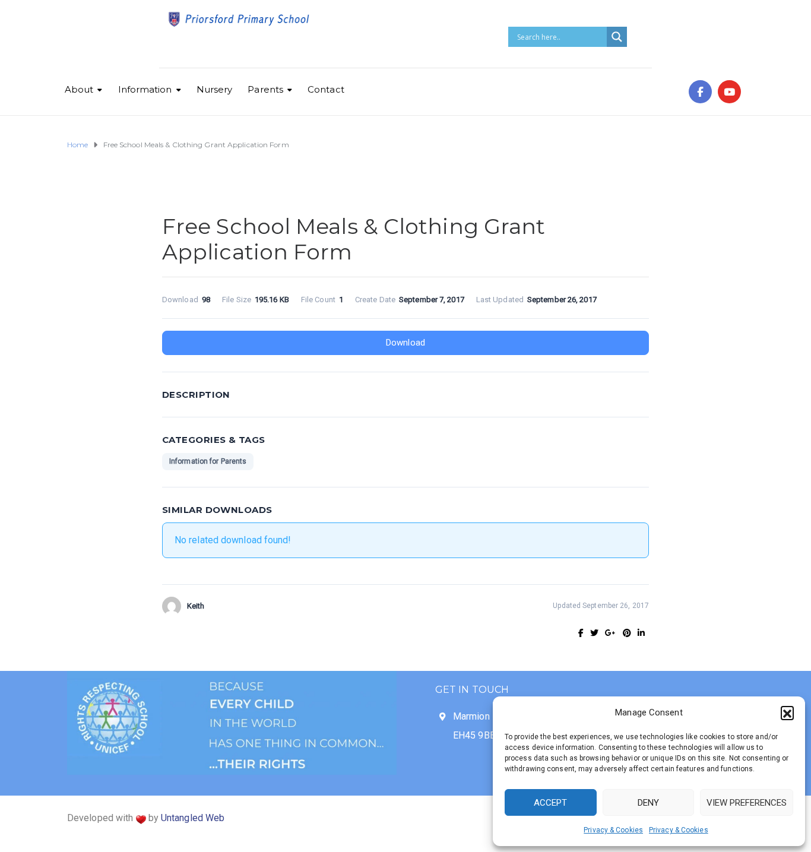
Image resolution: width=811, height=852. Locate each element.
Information (145, 89)
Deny (648, 802)
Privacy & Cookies (613, 830)
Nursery (215, 89)
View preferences (747, 802)
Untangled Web (192, 818)
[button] (787, 712)
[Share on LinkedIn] (641, 633)
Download (405, 342)
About (79, 89)
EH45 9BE (474, 735)
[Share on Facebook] (581, 633)
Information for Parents (207, 461)
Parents (265, 89)
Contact (326, 89)
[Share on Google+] (610, 633)
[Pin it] (627, 633)
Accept (550, 802)
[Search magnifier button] (617, 37)
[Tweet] (594, 633)
